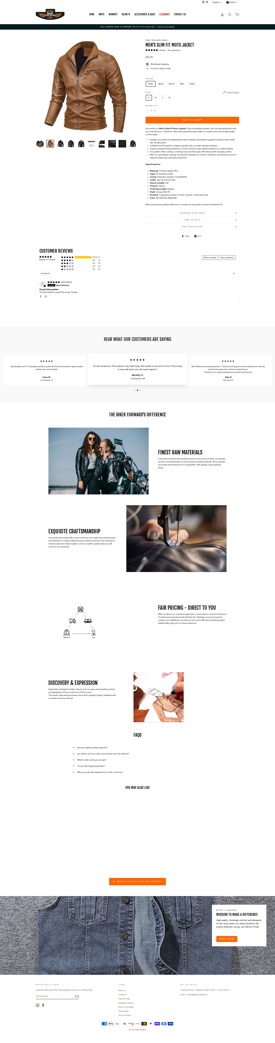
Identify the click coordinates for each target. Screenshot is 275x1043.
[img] (54, 282)
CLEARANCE (164, 14)
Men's (101, 14)
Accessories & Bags (144, 14)
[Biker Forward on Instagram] (37, 1005)
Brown (172, 84)
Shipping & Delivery (126, 1003)
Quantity (152, 106)
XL (169, 97)
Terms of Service (124, 1015)
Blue (182, 84)
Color (149, 79)
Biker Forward (140, 1030)
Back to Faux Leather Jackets (139, 881)
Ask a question (192, 227)
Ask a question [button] (227, 257)
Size (192, 92)
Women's (113, 14)
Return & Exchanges (126, 1007)
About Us (121, 990)
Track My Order (124, 999)
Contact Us (180, 14)
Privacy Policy (123, 1011)
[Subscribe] (77, 996)
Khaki (150, 84)
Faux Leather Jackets (159, 40)
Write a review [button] (210, 257)
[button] (152, 50)
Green (192, 84)
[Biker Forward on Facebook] (43, 1005)
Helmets (126, 14)
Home (91, 14)
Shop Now (226, 939)
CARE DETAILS (192, 220)
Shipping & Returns (192, 213)
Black (161, 84)
